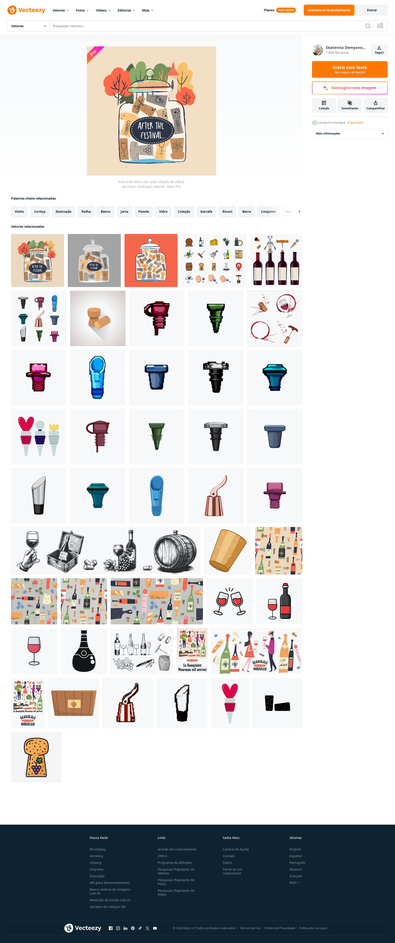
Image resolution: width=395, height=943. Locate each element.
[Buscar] (368, 26)
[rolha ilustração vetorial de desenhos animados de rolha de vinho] (156, 436)
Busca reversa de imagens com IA (110, 891)
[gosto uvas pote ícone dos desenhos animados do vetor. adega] (73, 703)
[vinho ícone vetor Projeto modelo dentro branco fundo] (230, 601)
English (295, 849)
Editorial (124, 10)
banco (105, 211)
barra (246, 211)
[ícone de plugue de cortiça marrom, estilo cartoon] (228, 551)
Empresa (96, 869)
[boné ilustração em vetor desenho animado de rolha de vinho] (274, 495)
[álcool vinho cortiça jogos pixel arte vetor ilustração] (156, 318)
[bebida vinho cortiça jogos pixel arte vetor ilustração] (97, 377)
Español (295, 856)
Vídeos (101, 10)
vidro (163, 211)
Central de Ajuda (236, 849)
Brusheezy (98, 849)
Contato (229, 856)
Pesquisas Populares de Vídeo (176, 892)
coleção (184, 211)
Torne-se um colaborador (232, 871)
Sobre (227, 862)
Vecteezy (96, 856)
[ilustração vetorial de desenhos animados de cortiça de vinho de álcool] (97, 436)
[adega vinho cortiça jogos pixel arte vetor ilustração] (156, 377)
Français (295, 876)
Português (297, 862)
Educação (97, 876)
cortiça (39, 211)
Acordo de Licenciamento (177, 849)
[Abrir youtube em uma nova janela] (155, 928)
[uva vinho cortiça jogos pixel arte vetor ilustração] (128, 703)
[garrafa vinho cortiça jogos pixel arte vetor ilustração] (274, 377)
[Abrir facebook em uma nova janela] (111, 928)
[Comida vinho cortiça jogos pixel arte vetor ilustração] (182, 703)
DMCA (162, 856)
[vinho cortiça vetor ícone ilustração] (277, 703)
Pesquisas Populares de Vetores (176, 871)
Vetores (59, 10)
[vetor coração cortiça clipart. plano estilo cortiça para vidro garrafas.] (230, 703)
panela (143, 211)
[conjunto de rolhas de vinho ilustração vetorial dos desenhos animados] (38, 318)
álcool (227, 211)
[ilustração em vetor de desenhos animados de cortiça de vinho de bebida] (156, 495)
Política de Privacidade (279, 928)
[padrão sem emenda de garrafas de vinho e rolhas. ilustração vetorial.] (278, 551)
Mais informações (328, 133)
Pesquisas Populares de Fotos (176, 882)
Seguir (379, 52)
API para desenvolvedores (110, 882)
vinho (19, 211)
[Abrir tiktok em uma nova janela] (140, 928)
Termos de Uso (250, 928)
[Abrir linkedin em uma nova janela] (125, 928)
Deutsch (295, 869)
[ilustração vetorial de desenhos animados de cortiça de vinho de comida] (38, 495)
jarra (124, 211)
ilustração (63, 211)
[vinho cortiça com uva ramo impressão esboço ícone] (36, 757)
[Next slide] (295, 211)
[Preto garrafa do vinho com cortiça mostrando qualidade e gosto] (84, 651)
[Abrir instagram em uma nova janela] (118, 928)
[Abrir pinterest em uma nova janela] (133, 928)
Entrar (372, 10)
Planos (269, 10)
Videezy (95, 862)
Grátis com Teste (350, 69)
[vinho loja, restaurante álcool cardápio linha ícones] (214, 260)
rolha (86, 211)
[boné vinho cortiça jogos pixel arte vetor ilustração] (38, 377)
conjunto (268, 211)
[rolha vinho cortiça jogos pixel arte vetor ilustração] (216, 318)
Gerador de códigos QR (108, 906)
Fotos (80, 10)
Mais (145, 10)
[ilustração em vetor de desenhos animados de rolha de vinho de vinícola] (274, 436)
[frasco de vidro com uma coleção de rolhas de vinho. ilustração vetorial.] (37, 260)
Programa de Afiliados (175, 862)
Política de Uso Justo (313, 928)
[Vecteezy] (26, 10)
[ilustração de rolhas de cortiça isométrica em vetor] (97, 318)
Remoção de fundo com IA (110, 900)
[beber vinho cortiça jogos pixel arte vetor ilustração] (216, 377)
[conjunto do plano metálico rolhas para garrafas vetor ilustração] (38, 436)
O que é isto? (355, 123)
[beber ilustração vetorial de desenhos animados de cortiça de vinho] (216, 436)
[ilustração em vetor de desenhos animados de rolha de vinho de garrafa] (97, 495)
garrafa (206, 211)
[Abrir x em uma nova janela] (147, 928)
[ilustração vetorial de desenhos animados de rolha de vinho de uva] (216, 495)
